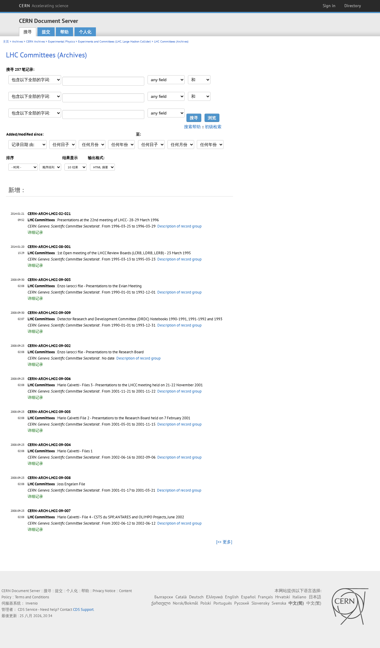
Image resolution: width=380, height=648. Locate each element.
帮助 (64, 31)
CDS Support (83, 609)
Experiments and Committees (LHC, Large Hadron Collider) (114, 41)
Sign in (329, 5)
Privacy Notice (104, 590)
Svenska (279, 603)
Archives (17, 41)
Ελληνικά (214, 597)
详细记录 (35, 232)
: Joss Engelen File (56, 484)
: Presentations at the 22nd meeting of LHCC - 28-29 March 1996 (93, 219)
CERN (43, 5)
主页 (6, 41)
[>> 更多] (224, 542)
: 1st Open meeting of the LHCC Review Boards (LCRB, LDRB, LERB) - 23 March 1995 (109, 252)
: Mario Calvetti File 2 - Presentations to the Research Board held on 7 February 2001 (109, 418)
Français (265, 597)
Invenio (32, 603)
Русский (241, 603)
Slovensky (260, 603)
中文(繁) (313, 603)
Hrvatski (282, 597)
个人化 (85, 31)
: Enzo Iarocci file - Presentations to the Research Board (86, 351)
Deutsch (196, 597)
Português (222, 603)
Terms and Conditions (32, 597)
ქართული (160, 603)
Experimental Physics (61, 41)
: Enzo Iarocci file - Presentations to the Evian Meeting (85, 285)
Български (163, 597)
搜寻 (27, 31)
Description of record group (179, 226)
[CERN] (350, 606)
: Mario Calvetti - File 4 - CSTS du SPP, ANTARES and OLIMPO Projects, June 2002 (106, 517)
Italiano (299, 597)
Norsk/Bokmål (185, 603)
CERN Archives (35, 41)
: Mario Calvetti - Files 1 (60, 451)
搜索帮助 (192, 126)
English (232, 597)
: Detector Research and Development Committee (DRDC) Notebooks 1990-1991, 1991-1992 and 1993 (125, 318)
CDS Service (27, 609)
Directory (352, 5)
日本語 (315, 597)
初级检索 (213, 126)
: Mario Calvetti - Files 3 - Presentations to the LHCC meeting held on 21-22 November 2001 (115, 384)
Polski (205, 603)
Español (248, 597)
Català (181, 597)
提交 (46, 31)
